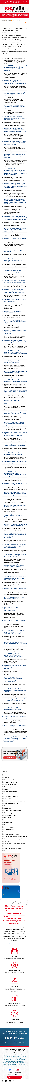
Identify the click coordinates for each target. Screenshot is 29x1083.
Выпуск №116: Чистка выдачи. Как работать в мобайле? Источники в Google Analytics (14, 112)
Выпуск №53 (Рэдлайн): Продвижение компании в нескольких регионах (15, 457)
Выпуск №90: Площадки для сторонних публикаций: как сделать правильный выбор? (14, 276)
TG (23, 1043)
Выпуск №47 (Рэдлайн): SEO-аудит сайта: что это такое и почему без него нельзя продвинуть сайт (15, 494)
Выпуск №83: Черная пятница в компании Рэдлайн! (13, 312)
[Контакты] (16, 2)
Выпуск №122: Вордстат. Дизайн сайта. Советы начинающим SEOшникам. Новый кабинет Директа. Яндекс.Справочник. (15, 75)
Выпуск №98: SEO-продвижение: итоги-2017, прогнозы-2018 (13, 234)
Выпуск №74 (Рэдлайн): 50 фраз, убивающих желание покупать (13, 357)
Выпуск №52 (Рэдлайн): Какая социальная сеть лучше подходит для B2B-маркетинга (15, 467)
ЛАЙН (14, 9)
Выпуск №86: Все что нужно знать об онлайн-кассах (15, 296)
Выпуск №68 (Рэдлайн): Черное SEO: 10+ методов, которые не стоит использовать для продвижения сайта (15, 386)
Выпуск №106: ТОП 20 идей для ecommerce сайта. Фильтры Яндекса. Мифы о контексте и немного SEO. (14, 179)
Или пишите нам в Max (12, 1043)
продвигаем (8, 916)
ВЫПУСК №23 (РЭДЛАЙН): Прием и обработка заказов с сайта (14, 621)
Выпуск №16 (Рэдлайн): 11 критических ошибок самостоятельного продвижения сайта (15, 661)
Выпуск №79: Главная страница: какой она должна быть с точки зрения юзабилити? (15, 332)
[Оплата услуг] (13, 1081)
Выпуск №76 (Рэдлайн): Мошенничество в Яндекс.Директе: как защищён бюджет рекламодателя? (15, 346)
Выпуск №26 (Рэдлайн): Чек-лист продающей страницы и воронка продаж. (13, 603)
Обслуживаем (4, 15)
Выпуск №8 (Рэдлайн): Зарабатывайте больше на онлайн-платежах (15, 704)
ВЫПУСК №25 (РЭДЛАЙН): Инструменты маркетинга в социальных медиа (12, 609)
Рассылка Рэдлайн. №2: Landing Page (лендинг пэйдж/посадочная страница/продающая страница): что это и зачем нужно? (15, 732)
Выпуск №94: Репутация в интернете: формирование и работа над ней (15, 255)
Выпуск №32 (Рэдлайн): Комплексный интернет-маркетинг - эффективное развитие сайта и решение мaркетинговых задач (15, 571)
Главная (3, 20)
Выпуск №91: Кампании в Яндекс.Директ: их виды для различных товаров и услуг (12, 270)
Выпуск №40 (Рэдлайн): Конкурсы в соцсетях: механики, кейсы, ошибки (14, 529)
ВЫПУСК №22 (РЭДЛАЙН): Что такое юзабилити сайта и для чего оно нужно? (14, 626)
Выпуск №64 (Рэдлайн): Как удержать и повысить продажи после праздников (15, 407)
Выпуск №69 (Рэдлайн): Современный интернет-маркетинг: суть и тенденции (15, 380)
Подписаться (10, 757)
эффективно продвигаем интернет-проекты (17, 15)
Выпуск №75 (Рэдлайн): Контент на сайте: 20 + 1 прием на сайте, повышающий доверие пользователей (15, 352)
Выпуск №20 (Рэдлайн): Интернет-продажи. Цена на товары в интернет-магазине (15, 638)
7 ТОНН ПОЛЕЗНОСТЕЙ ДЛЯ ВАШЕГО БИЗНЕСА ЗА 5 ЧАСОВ (15, 555)
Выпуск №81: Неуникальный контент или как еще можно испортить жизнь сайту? (15, 321)
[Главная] (5, 2)
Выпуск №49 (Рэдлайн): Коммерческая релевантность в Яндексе (15, 484)
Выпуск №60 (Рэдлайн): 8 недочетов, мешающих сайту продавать (15, 428)
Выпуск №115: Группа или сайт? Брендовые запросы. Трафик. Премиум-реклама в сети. (15, 118)
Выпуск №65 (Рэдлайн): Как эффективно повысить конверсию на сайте (14, 402)
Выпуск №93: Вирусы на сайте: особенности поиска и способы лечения (13, 260)
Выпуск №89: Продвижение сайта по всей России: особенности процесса (15, 281)
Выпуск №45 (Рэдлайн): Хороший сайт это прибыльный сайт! (15, 506)
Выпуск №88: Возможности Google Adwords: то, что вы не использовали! (15, 285)
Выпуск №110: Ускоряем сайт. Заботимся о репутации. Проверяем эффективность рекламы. (14, 148)
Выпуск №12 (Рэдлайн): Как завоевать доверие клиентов (15, 685)
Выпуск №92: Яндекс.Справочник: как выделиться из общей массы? (15, 265)
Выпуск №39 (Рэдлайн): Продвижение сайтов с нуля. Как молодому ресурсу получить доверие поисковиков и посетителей (15, 535)
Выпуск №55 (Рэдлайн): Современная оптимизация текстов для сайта (15, 453)
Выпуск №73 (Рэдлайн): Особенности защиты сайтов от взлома (15, 361)
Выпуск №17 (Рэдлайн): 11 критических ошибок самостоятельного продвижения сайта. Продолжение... (15, 655)
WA (20, 1043)
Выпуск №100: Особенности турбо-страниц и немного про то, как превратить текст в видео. (14, 224)
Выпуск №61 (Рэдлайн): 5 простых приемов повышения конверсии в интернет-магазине (14, 423)
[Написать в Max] (8, 2)
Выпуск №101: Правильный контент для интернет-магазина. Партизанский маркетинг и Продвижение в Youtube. (15, 218)
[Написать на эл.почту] (10, 2)
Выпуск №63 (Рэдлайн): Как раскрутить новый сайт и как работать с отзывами (15, 412)
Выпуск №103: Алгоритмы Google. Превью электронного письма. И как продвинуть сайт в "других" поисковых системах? (15, 201)
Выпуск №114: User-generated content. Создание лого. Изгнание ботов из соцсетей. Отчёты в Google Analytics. (15, 124)
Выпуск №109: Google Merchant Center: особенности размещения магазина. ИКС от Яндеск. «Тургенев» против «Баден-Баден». (15, 155)
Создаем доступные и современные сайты (10, 14)
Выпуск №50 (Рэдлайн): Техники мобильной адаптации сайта (13, 479)
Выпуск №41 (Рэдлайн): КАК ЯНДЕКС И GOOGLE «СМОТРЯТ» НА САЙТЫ (15, 525)
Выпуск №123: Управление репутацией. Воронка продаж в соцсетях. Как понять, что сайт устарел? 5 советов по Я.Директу (15, 68)
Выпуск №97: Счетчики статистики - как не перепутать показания (15, 239)
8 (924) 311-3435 (14, 1037)
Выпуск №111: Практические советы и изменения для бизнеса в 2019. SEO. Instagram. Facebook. (15, 143)
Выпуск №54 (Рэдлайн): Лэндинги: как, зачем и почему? (15, 462)
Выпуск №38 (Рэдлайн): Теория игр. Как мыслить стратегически (15, 541)
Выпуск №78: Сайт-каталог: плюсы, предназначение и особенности (14, 336)
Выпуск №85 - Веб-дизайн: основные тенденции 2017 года (14, 300)
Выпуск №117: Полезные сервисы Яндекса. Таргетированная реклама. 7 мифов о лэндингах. (15, 106)
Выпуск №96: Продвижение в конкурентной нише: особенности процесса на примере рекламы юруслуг (14, 245)
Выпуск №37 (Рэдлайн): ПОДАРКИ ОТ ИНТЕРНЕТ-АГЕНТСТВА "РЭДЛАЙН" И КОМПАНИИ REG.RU (15, 546)
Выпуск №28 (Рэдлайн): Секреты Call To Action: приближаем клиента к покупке (15, 593)
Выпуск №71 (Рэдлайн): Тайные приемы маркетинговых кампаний (15, 371)
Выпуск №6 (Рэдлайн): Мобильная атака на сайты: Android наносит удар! (15, 712)
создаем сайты (15, 906)
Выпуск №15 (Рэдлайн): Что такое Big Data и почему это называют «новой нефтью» (15, 667)
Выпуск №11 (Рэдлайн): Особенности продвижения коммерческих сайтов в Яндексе (15, 690)
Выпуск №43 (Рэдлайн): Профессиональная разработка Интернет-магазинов (13, 515)
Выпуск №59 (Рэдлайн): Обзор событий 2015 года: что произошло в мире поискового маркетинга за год (15, 434)
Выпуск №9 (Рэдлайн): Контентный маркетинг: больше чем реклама (14, 699)
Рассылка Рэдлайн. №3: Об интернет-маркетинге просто (15, 726)
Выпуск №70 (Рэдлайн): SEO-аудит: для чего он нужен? (14, 376)
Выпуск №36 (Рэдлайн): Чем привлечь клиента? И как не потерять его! (15, 551)
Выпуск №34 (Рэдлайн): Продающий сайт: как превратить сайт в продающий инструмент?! (14, 561)
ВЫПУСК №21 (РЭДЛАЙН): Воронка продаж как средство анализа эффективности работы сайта (14, 632)
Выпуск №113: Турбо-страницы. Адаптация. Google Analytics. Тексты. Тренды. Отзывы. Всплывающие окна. (15, 130)
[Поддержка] (13, 2)
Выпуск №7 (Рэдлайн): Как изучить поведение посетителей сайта (14, 708)
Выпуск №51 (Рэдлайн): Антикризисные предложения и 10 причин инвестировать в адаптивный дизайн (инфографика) (15, 474)
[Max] (23, 2)
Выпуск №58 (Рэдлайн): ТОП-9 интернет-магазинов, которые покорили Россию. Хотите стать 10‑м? (15, 439)
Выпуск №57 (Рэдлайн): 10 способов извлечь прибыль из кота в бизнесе (14, 444)
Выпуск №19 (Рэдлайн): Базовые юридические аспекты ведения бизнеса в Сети (15, 644)
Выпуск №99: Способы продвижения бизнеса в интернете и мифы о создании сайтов (15, 229)
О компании (8, 20)
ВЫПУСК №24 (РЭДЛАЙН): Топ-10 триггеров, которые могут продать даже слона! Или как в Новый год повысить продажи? (14, 615)
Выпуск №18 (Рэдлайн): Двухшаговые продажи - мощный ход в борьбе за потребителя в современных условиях (15, 649)
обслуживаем (13, 913)
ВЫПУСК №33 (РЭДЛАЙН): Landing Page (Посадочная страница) (14, 565)
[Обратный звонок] (2, 1081)
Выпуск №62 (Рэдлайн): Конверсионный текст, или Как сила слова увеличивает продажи (14, 418)
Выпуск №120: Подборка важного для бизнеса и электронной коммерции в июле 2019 (15, 88)
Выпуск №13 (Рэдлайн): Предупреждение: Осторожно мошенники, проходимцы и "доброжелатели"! (13, 679)
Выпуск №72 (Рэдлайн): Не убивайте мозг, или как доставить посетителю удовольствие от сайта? (14, 367)
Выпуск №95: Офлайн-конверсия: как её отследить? (15, 250)
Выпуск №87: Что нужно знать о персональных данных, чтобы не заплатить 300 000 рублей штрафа (14, 291)
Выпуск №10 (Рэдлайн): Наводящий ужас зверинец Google (14, 695)
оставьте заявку (16, 958)
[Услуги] (10, 1081)
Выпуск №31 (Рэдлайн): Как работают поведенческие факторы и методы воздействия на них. (15, 578)
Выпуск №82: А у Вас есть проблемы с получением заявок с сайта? (15, 316)
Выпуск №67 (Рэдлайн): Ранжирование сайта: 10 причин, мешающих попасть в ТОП (15, 391)
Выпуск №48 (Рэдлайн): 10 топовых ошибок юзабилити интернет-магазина (15, 488)
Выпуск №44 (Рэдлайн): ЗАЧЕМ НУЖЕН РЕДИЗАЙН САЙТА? (15, 510)
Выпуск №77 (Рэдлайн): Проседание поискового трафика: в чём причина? (15, 341)
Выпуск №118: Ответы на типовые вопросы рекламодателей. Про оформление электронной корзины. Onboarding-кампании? (14, 100)
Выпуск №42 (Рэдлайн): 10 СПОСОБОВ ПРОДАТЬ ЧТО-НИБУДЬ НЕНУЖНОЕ (15, 520)
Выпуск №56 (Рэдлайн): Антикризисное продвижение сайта (15, 449)
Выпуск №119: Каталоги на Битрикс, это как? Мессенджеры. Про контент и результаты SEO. (15, 93)
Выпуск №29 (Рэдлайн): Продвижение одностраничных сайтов (15, 589)
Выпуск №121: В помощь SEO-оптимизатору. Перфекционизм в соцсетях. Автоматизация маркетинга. (15, 82)
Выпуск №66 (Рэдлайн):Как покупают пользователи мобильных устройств (15, 396)
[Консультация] (6, 1081)
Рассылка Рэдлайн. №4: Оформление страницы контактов (15, 721)
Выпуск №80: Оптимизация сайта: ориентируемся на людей (14, 326)
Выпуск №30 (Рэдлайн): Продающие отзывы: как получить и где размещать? (14, 584)
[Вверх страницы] (26, 1081)
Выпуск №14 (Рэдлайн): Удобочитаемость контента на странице (13, 673)
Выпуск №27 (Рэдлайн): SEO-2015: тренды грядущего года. (14, 597)
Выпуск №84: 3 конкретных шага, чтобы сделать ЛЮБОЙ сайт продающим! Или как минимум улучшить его (13, 306)
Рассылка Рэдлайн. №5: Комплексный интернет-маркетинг (15, 717)
